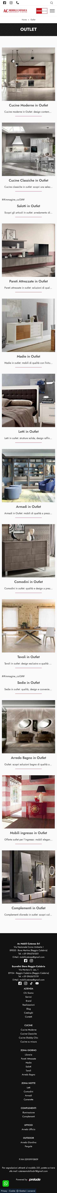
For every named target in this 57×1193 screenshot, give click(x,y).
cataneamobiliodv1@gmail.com (33, 1171)
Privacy (4, 1190)
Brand (28, 1000)
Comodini (28, 1091)
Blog (28, 1008)
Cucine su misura (28, 1041)
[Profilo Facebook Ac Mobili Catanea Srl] (5, 2)
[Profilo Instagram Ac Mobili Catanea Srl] (11, 2)
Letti (28, 1087)
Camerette (28, 1099)
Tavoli (28, 1070)
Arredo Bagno (28, 1074)
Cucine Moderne (28, 1029)
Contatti (28, 1016)
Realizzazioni (28, 1004)
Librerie (28, 1054)
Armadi (28, 1095)
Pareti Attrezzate (28, 1058)
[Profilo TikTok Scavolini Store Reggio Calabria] (31, 983)
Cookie (12, 1190)
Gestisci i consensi (27, 1190)
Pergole (28, 1146)
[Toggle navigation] (52, 11)
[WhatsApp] (6, 1183)
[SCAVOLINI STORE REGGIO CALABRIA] (41, 11)
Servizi (28, 996)
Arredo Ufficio (28, 1129)
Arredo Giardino (28, 1142)
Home (24, 19)
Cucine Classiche (28, 1033)
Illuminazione (28, 1112)
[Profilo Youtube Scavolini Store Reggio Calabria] (36, 983)
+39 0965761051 (30, 953)
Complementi (28, 1116)
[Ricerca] (52, 2)
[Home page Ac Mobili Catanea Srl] (15, 11)
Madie (29, 1062)
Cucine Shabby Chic (28, 1037)
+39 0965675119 (30, 976)
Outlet (33, 19)
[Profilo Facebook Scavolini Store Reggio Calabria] (20, 983)
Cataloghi (28, 1012)
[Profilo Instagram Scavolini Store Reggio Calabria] (25, 983)
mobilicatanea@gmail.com (32, 957)
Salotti (28, 1066)
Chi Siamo (29, 992)
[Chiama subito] (18, 2)
